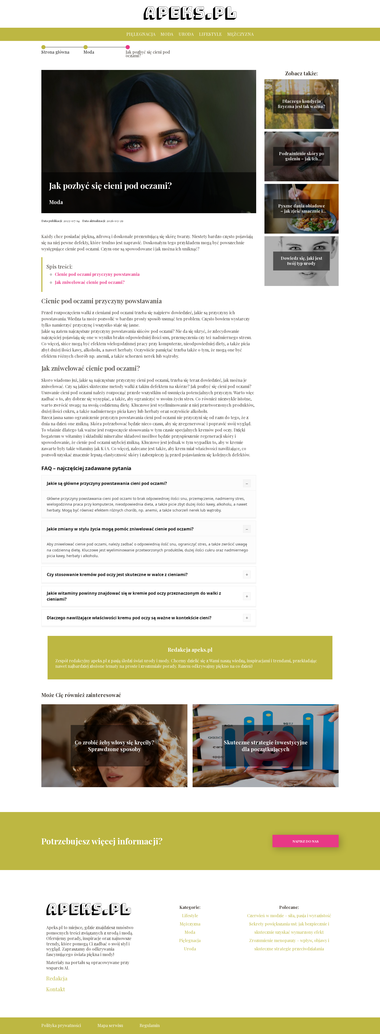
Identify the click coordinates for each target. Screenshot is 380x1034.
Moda (167, 34)
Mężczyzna (240, 34)
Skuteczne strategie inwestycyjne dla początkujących (266, 745)
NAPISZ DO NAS (306, 841)
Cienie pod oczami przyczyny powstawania (97, 274)
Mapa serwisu (110, 1025)
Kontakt (55, 989)
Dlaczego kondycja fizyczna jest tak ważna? (301, 104)
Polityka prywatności (61, 1025)
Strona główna (55, 52)
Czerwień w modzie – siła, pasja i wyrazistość (289, 915)
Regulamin (150, 1025)
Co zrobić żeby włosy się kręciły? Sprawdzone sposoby (114, 745)
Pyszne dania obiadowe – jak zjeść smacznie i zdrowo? (301, 208)
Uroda (186, 34)
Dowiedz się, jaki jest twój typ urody (301, 261)
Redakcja (56, 978)
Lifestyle (210, 34)
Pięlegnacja (141, 34)
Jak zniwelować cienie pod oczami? (90, 282)
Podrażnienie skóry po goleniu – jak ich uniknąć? (301, 156)
